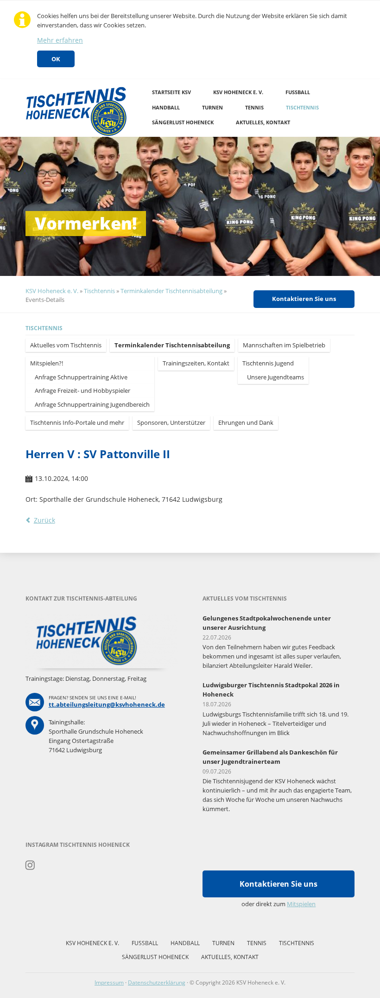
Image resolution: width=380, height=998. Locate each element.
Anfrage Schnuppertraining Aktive (81, 377)
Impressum (109, 982)
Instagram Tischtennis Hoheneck (30, 865)
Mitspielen (301, 904)
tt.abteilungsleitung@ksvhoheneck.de (107, 704)
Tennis (254, 107)
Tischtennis (302, 107)
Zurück (44, 520)
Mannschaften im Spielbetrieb (284, 345)
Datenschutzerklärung (156, 982)
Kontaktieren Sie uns (304, 298)
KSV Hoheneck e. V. (238, 92)
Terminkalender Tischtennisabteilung (171, 291)
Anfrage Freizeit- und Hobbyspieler (82, 390)
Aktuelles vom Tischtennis (65, 345)
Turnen (212, 107)
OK (55, 59)
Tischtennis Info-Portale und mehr (77, 422)
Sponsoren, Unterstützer (171, 422)
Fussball (297, 92)
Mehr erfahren (60, 40)
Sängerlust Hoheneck (183, 122)
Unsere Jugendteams (275, 377)
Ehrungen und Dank (245, 422)
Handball (166, 107)
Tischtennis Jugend (268, 363)
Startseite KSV (171, 92)
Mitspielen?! (46, 363)
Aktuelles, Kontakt (263, 122)
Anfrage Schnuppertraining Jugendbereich (92, 404)
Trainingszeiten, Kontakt (196, 363)
